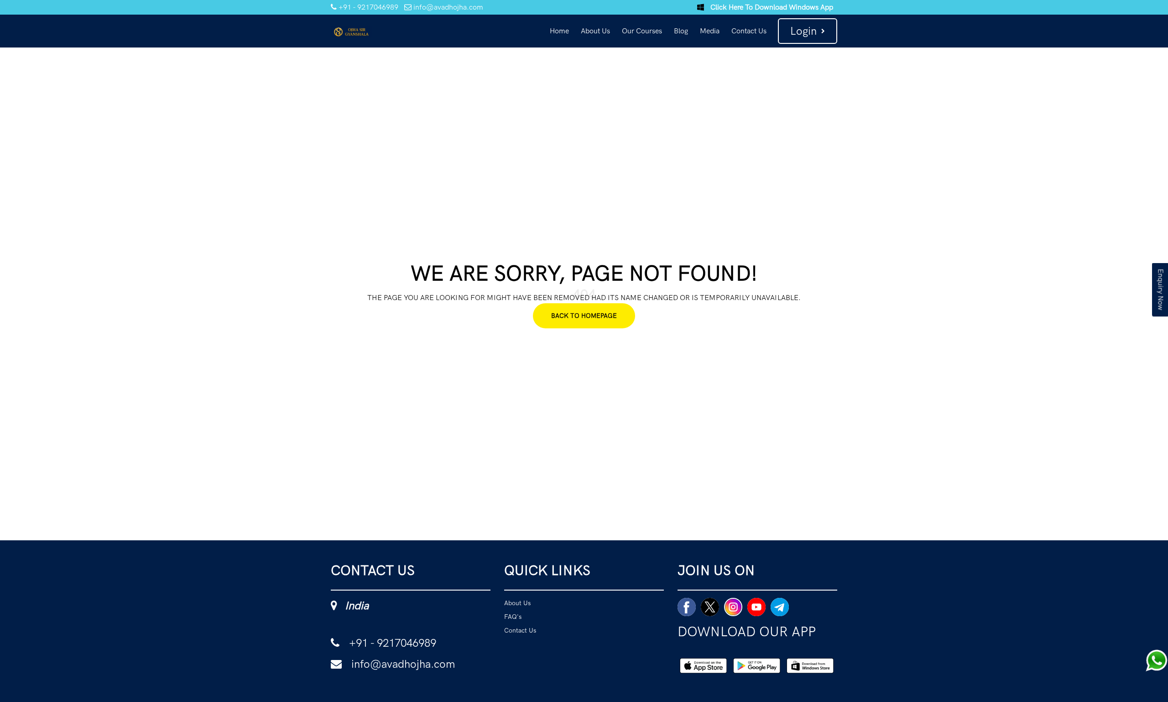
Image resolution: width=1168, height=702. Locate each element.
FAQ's (518, 625)
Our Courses (642, 30)
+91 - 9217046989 (367, 7)
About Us (595, 30)
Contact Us (748, 30)
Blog (681, 30)
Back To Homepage (584, 315)
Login (803, 30)
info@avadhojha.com (447, 7)
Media (710, 30)
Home (559, 30)
